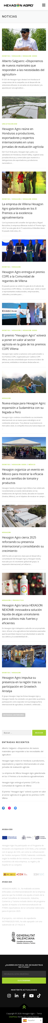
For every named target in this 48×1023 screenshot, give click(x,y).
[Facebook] (24, 996)
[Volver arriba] (24, 1007)
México (32, 464)
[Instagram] (9, 996)
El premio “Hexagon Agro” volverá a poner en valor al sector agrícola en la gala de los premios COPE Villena (24, 794)
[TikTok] (39, 996)
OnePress (13, 1016)
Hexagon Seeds (30, 56)
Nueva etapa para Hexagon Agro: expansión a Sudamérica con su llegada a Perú (24, 407)
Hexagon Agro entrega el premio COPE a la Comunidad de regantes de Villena (23, 276)
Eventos (6, 56)
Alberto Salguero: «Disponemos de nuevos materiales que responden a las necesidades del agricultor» (22, 751)
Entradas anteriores (13, 715)
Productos (18, 600)
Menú (43, 5)
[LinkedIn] (17, 996)
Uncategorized (9, 124)
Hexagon (16, 56)
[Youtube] (31, 996)
